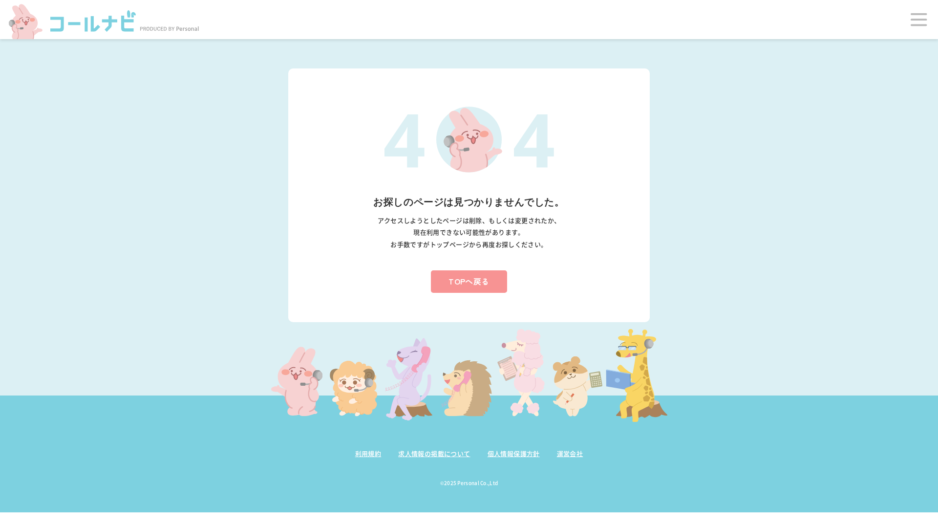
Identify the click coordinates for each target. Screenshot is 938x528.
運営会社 (570, 453)
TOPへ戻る (469, 281)
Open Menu (918, 19)
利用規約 (368, 453)
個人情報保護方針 (514, 453)
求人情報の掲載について (434, 453)
